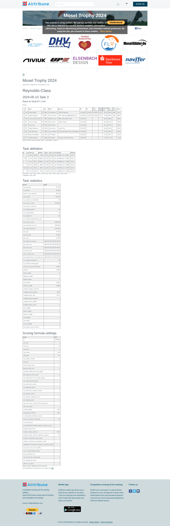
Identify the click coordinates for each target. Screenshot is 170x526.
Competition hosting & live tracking (106, 484)
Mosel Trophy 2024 (85, 15)
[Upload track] (118, 4)
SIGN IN (140, 4)
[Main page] (36, 4)
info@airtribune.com (35, 503)
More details (106, 31)
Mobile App (63, 484)
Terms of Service (107, 522)
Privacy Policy (94, 522)
